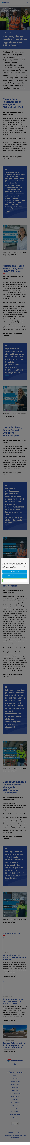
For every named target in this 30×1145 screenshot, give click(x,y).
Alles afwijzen (15, 571)
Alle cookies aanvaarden (15, 575)
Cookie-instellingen (15, 580)
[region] (15, 571)
